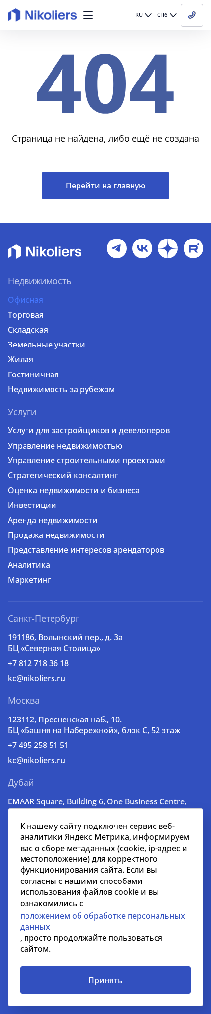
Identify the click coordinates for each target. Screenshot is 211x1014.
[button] (88, 15)
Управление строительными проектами (86, 460)
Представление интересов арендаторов (86, 549)
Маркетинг (29, 579)
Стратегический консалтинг (63, 475)
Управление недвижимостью (65, 445)
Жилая (20, 359)
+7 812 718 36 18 (38, 663)
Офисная (25, 299)
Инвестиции (32, 505)
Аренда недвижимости (53, 520)
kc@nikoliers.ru (36, 678)
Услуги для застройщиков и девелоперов (89, 430)
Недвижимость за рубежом (61, 389)
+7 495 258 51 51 (38, 745)
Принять (105, 980)
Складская (28, 329)
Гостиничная (33, 374)
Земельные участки (46, 344)
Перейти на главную (105, 185)
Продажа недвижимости (56, 535)
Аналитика (29, 565)
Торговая (26, 314)
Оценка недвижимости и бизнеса (74, 490)
